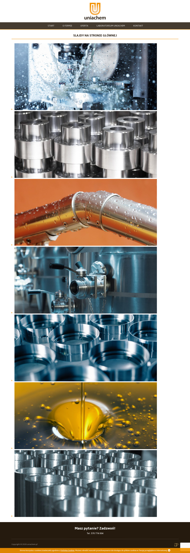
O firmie (67, 25)
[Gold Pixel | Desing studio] (176, 545)
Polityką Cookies (67, 550)
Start (51, 25)
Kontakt (138, 25)
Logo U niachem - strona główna (95, 11)
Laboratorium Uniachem (111, 25)
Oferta (84, 25)
